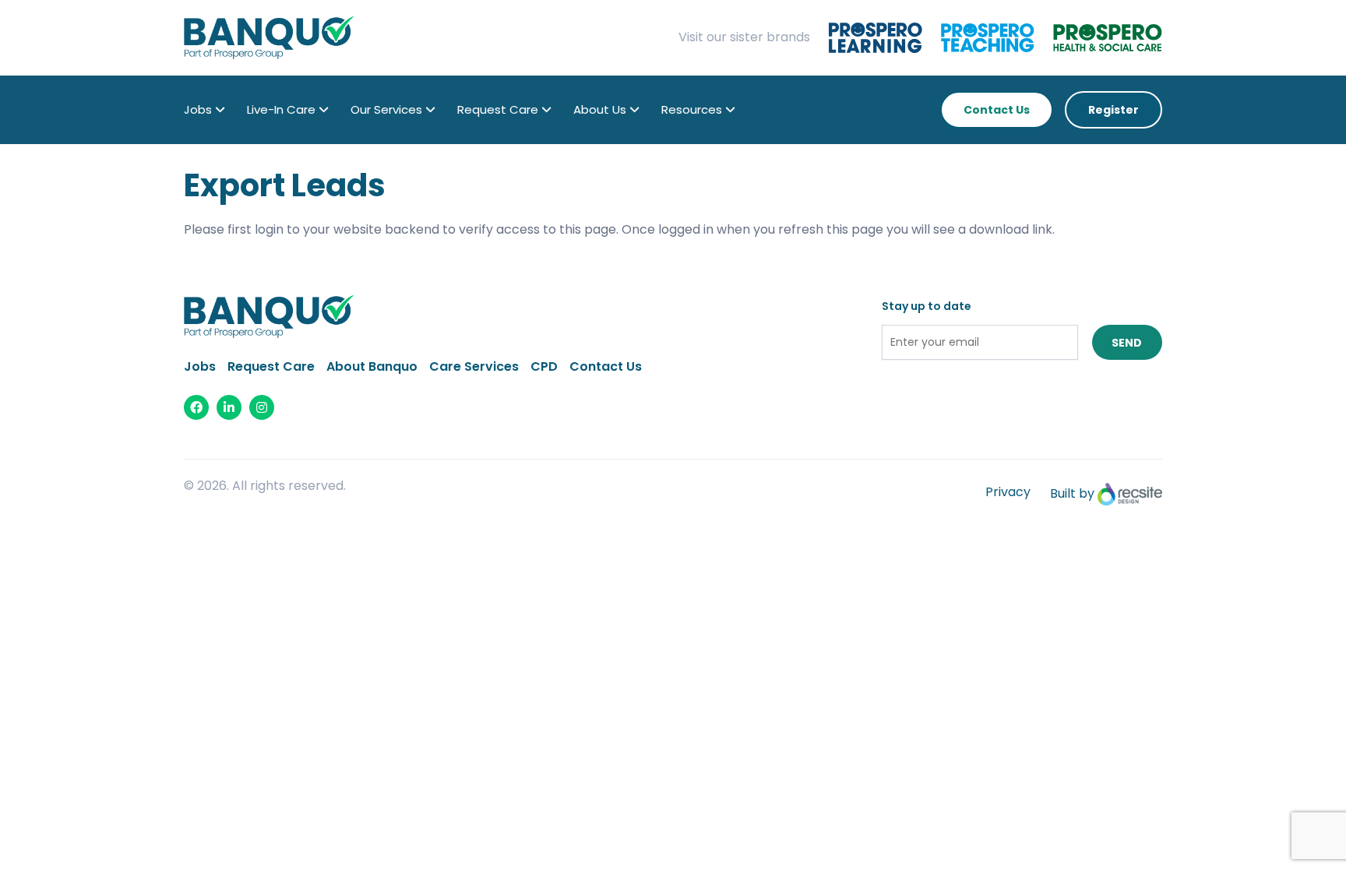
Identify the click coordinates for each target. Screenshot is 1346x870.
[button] (220, 110)
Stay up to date (926, 306)
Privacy (1008, 492)
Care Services (474, 366)
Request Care (497, 109)
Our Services (386, 109)
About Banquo (372, 366)
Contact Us (997, 110)
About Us (599, 109)
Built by (1074, 493)
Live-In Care (281, 109)
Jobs (198, 109)
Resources (691, 109)
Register (1113, 110)
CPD (544, 366)
